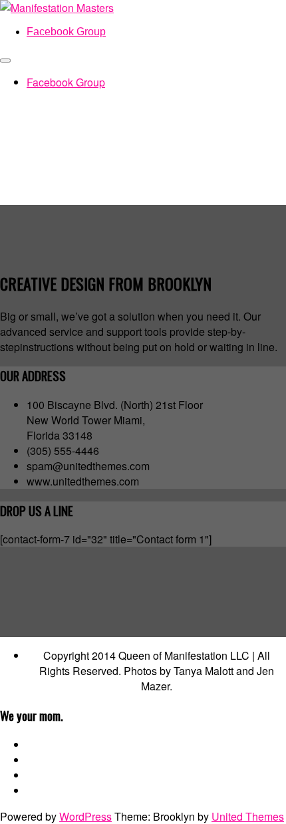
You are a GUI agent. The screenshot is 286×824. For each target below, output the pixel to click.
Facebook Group (66, 31)
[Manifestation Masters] (57, 7)
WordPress (85, 816)
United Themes (248, 816)
